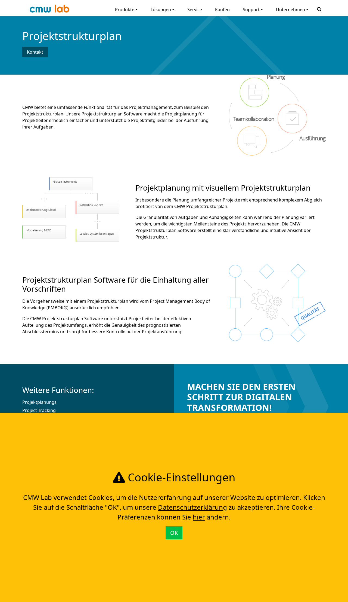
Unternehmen (290, 10)
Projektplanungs (39, 402)
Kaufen (222, 10)
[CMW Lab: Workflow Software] (49, 10)
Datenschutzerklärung (192, 507)
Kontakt (35, 52)
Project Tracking (39, 410)
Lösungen (161, 10)
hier (199, 516)
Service (194, 10)
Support (251, 10)
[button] (319, 8)
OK (174, 532)
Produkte (124, 10)
